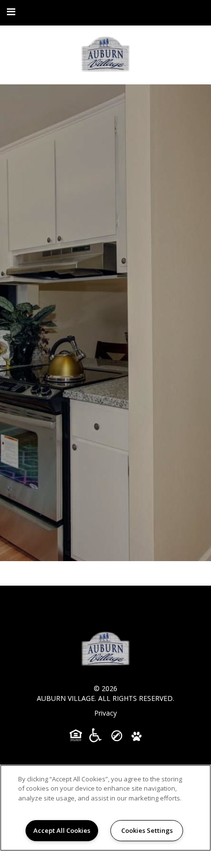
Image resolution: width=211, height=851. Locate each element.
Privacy (105, 713)
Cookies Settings (147, 830)
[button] (11, 12)
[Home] (105, 55)
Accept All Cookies (61, 830)
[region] (105, 808)
